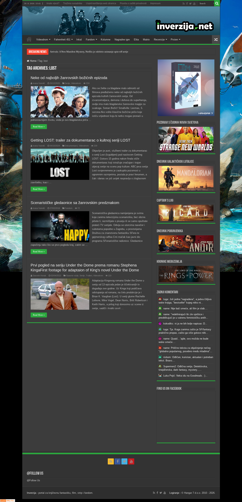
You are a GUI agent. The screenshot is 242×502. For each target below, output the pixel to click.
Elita (136, 39)
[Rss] (183, 3)
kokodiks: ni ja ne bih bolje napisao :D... (185, 323)
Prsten (174, 39)
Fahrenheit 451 (62, 39)
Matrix (146, 39)
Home (29, 39)
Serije (67, 83)
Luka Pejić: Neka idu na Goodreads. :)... (185, 375)
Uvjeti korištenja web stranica (101, 3)
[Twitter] (190, 3)
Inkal (79, 39)
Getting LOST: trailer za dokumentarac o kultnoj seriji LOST (80, 140)
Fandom (90, 39)
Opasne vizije (72, 275)
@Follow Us (35, 473)
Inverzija (31, 492)
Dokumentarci (71, 146)
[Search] (217, 3)
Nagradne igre (122, 39)
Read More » (39, 126)
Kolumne (105, 39)
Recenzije (159, 39)
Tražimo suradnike (72, 3)
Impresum (155, 3)
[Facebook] (187, 3)
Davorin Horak (39, 275)
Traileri (89, 275)
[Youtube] (194, 3)
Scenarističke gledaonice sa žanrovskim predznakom (75, 203)
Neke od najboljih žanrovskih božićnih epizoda (69, 78)
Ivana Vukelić (39, 83)
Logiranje (174, 492)
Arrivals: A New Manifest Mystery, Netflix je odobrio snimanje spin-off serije (89, 51)
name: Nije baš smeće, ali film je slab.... (185, 308)
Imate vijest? (53, 3)
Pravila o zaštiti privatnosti (133, 3)
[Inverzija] (121, 20)
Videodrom (42, 39)
